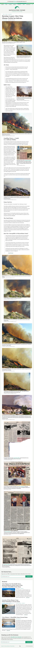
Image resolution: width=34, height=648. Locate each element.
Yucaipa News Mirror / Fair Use (21, 165)
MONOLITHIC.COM (31, 3)
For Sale (22, 588)
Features (23, 603)
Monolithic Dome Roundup (16, 637)
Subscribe (29, 576)
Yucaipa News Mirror (28, 160)
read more (27, 597)
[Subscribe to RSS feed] (20, 646)
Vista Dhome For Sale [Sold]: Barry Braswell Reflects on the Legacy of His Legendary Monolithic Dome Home (12, 585)
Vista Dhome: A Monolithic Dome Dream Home (15, 617)
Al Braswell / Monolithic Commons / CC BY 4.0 (23, 100)
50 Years (14, 1)
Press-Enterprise (21, 486)
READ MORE (2, 3)
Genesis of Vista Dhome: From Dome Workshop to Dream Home (11, 600)
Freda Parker (19, 603)
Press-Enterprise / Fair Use (7, 489)
